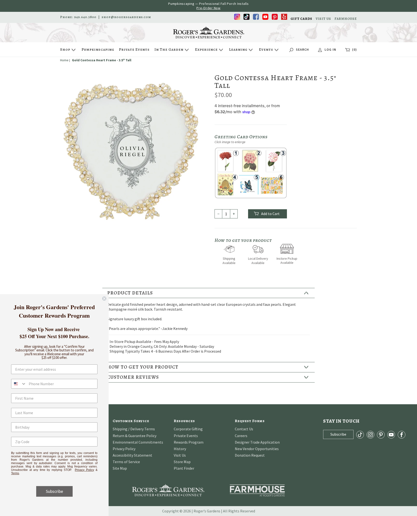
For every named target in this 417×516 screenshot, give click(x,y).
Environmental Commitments (138, 442)
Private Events (134, 49)
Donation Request (250, 455)
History (180, 448)
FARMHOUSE (345, 19)
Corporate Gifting (188, 428)
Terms (15, 473)
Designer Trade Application (257, 442)
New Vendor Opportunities (257, 448)
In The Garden (168, 49)
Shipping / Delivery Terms (134, 428)
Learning (238, 49)
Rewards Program (188, 442)
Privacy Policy (124, 448)
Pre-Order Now (208, 8)
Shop (65, 49)
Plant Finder (184, 468)
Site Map (120, 468)
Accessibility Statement (132, 455)
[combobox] (18, 383)
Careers (241, 435)
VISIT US (323, 19)
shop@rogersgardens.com (126, 17)
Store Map (182, 461)
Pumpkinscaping (98, 49)
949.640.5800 (85, 17)
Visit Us (180, 455)
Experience (206, 49)
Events (266, 49)
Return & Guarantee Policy (134, 435)
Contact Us (244, 428)
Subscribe (54, 491)
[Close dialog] (104, 298)
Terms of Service (126, 461)
